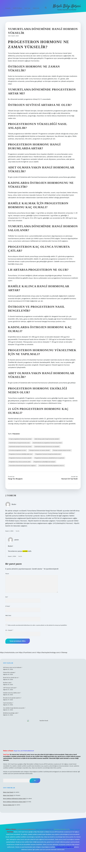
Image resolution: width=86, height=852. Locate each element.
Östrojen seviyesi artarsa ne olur (61, 450)
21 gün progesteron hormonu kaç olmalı (20, 439)
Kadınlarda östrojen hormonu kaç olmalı (20, 446)
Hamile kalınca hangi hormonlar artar (19, 442)
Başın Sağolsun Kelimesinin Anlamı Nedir (14, 798)
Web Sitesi (8, 615)
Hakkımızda (36, 8)
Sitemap (64, 652)
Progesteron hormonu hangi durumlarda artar (48, 454)
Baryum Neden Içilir (8, 804)
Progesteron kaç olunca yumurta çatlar (19, 461)
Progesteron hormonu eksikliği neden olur (20, 454)
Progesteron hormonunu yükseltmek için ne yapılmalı (49, 458)
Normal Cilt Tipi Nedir (69, 479)
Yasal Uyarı (27, 8)
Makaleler (16, 434)
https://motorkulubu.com (9, 652)
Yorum (7, 573)
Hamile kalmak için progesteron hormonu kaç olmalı (47, 442)
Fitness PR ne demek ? (9, 672)
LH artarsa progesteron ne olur (17, 450)
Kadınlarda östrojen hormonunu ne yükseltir (47, 446)
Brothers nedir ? (7, 682)
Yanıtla (17, 531)
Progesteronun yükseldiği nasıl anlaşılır (44, 461)
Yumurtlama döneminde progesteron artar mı (51, 465)
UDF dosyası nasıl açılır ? (10, 687)
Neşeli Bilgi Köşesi (67, 6)
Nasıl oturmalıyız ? (8, 703)
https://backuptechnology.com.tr (49, 652)
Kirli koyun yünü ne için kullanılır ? (12, 667)
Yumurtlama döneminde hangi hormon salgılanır (22, 465)
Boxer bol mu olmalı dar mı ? (11, 677)
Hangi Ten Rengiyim (15, 479)
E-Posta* (7, 606)
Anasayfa (7, 8)
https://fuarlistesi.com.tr (27, 652)
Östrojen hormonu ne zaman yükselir (39, 450)
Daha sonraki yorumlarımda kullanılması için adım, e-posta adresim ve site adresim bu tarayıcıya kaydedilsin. (37, 625)
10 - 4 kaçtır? (9, 630)
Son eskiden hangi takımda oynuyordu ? (14, 708)
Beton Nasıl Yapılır (8, 792)
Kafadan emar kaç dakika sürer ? (12, 692)
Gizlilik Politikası (17, 8)
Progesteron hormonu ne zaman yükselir (20, 458)
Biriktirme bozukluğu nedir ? (11, 713)
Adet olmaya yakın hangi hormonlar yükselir (47, 439)
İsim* (6, 597)
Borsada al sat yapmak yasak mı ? (12, 697)
